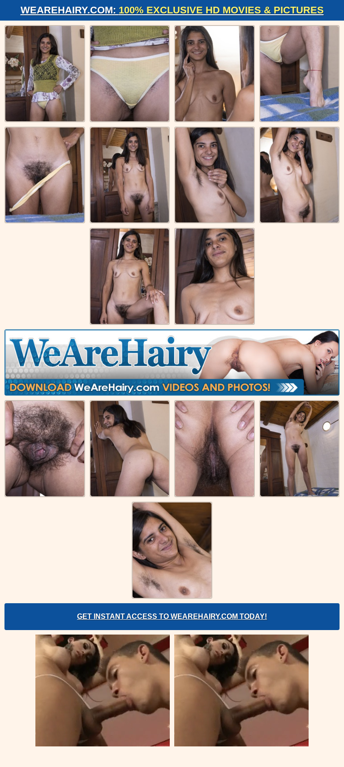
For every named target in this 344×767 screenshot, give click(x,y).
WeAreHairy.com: (172, 10)
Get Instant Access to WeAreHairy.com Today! (172, 616)
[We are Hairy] (172, 362)
